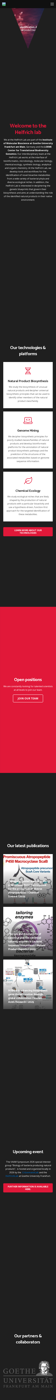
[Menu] (52, 4)
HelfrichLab (12, 1175)
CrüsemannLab (30, 1172)
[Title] (4, 4)
